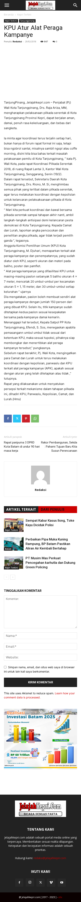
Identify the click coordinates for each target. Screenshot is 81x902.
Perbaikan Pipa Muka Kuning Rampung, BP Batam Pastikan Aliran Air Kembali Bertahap (48, 543)
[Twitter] (17, 418)
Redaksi (17, 41)
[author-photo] (40, 484)
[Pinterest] (26, 418)
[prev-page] (6, 577)
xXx (60, 897)
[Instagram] (30, 882)
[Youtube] (62, 883)
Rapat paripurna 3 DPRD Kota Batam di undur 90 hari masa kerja (22, 446)
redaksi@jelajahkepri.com (50, 858)
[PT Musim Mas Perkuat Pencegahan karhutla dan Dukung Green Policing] (14, 562)
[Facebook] (8, 418)
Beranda (9, 14)
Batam (8, 549)
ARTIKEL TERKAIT (21, 509)
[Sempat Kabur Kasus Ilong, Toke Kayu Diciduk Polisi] (14, 525)
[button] (6, 5)
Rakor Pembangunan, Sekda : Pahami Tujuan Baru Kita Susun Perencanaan (59, 446)
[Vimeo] (51, 883)
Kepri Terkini (24, 14)
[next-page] (12, 577)
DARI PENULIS (52, 509)
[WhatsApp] (35, 418)
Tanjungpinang (27, 20)
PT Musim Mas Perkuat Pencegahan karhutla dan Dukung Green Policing (50, 562)
